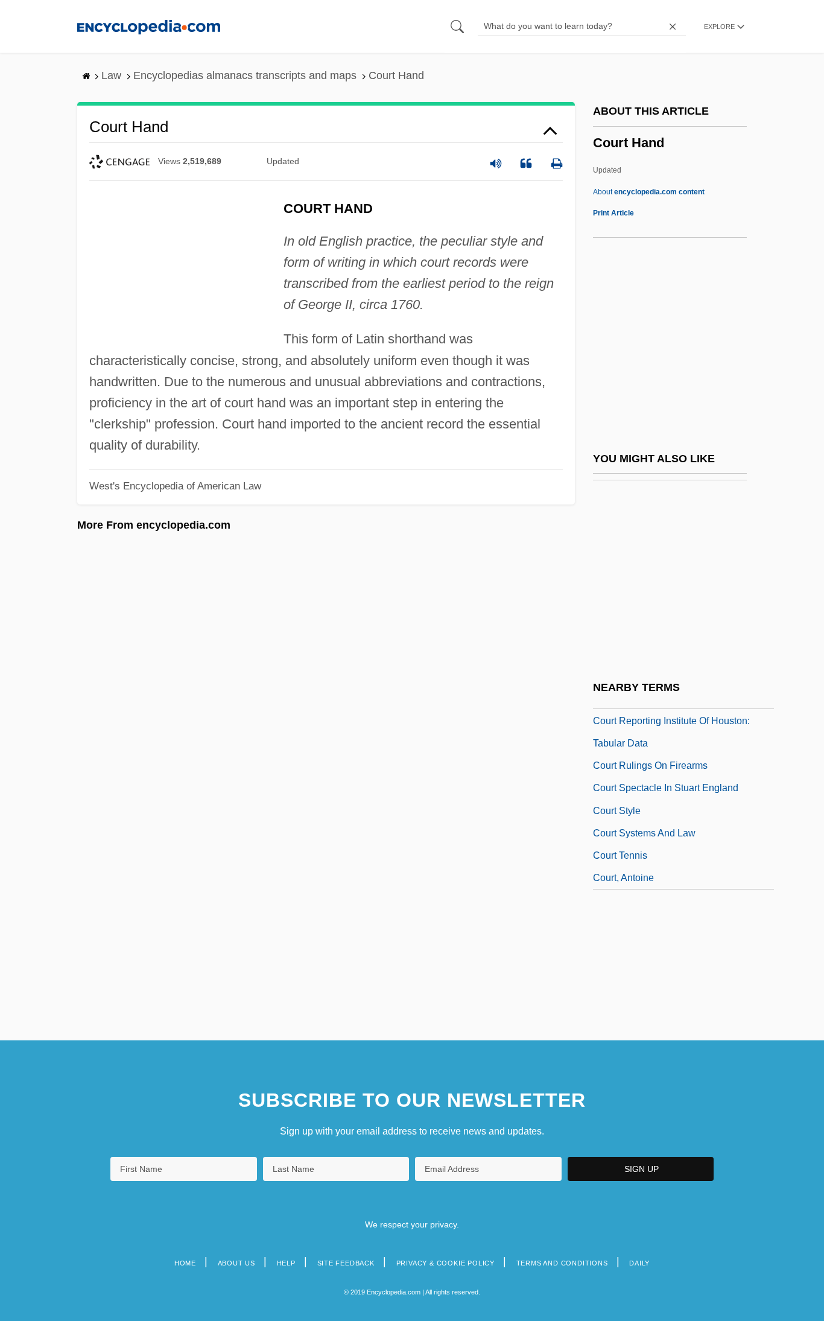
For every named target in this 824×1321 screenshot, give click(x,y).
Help (286, 1263)
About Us (236, 1263)
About (649, 192)
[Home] (148, 26)
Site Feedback (346, 1263)
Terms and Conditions (562, 1263)
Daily (639, 1263)
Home (185, 1263)
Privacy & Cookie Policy (445, 1263)
